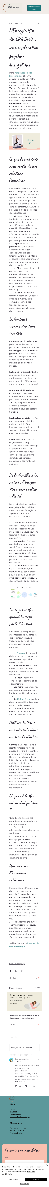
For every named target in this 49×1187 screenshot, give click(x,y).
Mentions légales (16, 1133)
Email (7, 1157)
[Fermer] (46, 1166)
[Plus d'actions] (38, 23)
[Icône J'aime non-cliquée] (16, 1086)
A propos (13, 1112)
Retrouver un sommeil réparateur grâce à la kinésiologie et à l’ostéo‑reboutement (24, 1017)
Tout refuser (13, 1179)
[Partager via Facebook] (10, 971)
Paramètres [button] (24, 1184)
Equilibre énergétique (17, 964)
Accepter (36, 1179)
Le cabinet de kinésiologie (20, 1117)
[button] (12, 8)
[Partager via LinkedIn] (16, 971)
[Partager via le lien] (22, 971)
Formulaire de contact (18, 1128)
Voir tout (37, 988)
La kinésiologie (15, 1114)
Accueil (12, 1109)
